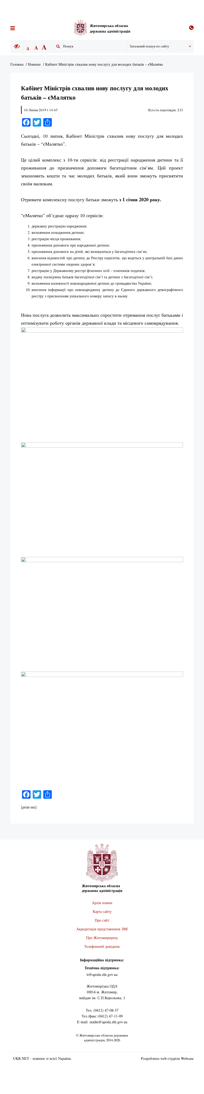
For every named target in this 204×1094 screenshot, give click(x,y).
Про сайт (102, 920)
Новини (34, 64)
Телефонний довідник (102, 946)
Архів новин (102, 902)
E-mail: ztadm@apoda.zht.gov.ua (102, 1021)
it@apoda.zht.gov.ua (102, 974)
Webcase (187, 1058)
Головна (16, 64)
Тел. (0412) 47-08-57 (102, 1010)
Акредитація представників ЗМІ (102, 928)
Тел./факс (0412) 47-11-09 (102, 1016)
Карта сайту (102, 911)
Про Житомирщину (102, 937)
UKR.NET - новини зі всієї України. (42, 1058)
